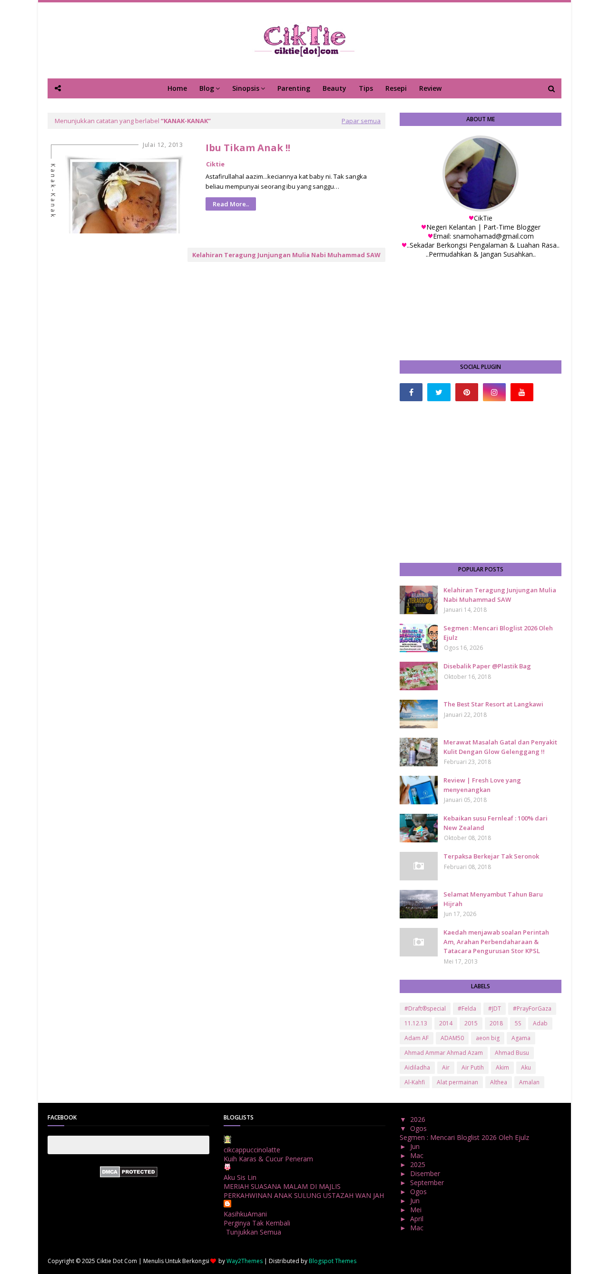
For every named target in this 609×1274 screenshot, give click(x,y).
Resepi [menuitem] (396, 88)
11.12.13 (415, 1023)
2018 (496, 1023)
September (428, 1182)
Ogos (419, 1128)
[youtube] (522, 392)
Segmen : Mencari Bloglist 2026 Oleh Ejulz (498, 633)
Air (446, 1067)
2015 (471, 1023)
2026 (418, 1119)
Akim (502, 1067)
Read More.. (231, 204)
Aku (526, 1067)
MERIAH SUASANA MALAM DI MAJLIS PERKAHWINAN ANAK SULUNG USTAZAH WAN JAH (304, 1191)
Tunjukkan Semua (253, 1231)
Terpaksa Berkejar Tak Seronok (491, 856)
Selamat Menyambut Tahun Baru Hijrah (493, 899)
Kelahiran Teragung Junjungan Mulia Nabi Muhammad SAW (286, 255)
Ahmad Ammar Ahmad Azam (443, 1053)
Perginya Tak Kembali (257, 1222)
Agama (520, 1038)
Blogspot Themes (332, 1261)
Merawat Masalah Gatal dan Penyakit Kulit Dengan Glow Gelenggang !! (500, 747)
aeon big (488, 1038)
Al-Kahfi (414, 1082)
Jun (416, 1146)
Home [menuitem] (177, 88)
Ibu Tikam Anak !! (248, 147)
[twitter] (438, 392)
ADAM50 (452, 1038)
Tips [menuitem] (366, 88)
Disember (426, 1173)
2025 (418, 1164)
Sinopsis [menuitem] (245, 88)
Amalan (529, 1082)
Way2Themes (244, 1261)
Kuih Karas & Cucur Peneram (268, 1158)
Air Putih (473, 1067)
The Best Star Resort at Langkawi (493, 704)
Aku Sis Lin (240, 1177)
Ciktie (215, 164)
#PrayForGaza (532, 1008)
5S (518, 1023)
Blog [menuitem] (206, 88)
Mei (416, 1209)
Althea (498, 1082)
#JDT (494, 1008)
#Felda (467, 1008)
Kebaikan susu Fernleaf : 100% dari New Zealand (495, 823)
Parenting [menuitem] (293, 88)
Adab (540, 1023)
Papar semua (361, 120)
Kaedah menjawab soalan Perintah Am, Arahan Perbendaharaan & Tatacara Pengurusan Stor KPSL (496, 941)
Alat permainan (457, 1082)
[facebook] (411, 392)
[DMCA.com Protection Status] (128, 1174)
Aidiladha (417, 1067)
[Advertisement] (480, 482)
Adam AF (416, 1038)
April (417, 1218)
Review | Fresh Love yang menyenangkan (482, 785)
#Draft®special (425, 1008)
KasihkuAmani (245, 1213)
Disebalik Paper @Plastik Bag (487, 666)
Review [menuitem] (430, 88)
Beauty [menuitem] (334, 88)
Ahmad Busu (512, 1053)
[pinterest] (466, 392)
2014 (445, 1023)
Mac (417, 1155)
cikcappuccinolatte (252, 1149)
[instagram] (494, 392)
